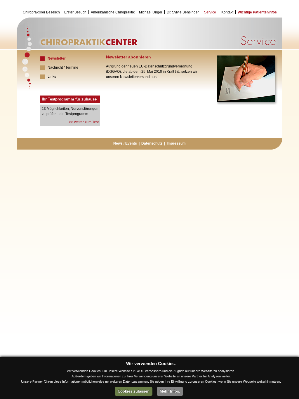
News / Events (125, 143)
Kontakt (227, 12)
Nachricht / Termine (63, 67)
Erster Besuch (75, 12)
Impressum (176, 143)
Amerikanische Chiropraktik (113, 12)
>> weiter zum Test (83, 122)
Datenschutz (151, 143)
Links (52, 76)
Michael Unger (150, 12)
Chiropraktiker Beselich (41, 12)
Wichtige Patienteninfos (257, 12)
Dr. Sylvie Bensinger (183, 12)
